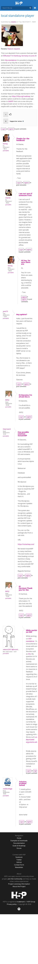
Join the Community (15, 879)
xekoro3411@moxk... (11, 649)
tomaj (5, 144)
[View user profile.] (12, 45)
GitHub (19, 862)
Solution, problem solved (23, 783)
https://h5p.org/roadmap (21, 96)
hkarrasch (7, 429)
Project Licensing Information (19, 884)
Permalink (6, 150)
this (29, 654)
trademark (21, 902)
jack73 (5, 311)
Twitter (19, 860)
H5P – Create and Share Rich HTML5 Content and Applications (19, 3)
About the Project (19, 886)
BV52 (7, 400)
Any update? (21, 314)
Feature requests (14, 49)
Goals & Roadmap (19, 846)
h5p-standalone (10, 60)
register (11, 129)
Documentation (19, 843)
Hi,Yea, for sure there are (25, 262)
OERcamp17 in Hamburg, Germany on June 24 (19, 56)
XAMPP (10, 101)
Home (19, 838)
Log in (3, 129)
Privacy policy (12, 904)
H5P (19, 895)
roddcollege (7, 789)
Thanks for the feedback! (22, 139)
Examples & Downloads (19, 841)
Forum (19, 848)
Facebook (19, 857)
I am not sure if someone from (25, 194)
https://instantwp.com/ (26, 544)
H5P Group (31, 902)
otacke (13, 22)
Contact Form (19, 865)
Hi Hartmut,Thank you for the (25, 588)
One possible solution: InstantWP (23, 434)
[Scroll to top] (19, 910)
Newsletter (19, 867)
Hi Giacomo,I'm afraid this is (25, 396)
